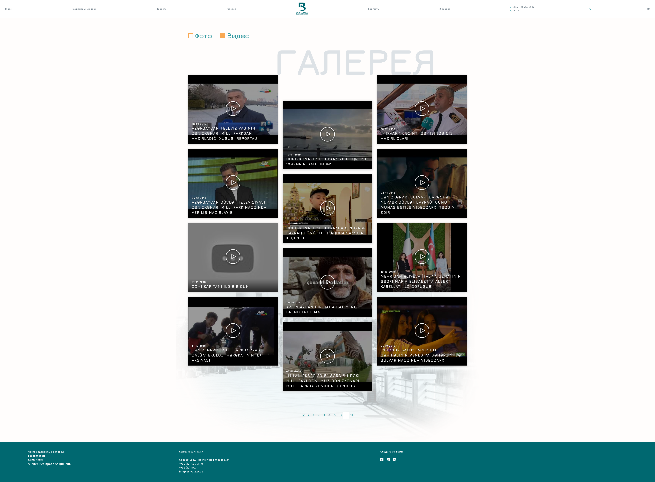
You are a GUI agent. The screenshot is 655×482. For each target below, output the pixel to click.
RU (648, 9)
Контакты (374, 9)
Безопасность (37, 455)
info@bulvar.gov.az (191, 471)
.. (346, 415)
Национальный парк (84, 9)
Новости (161, 9)
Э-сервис (445, 9)
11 (351, 415)
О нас (8, 9)
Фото (203, 35)
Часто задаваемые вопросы (46, 451)
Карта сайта (35, 459)
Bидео (238, 35)
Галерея (231, 9)
